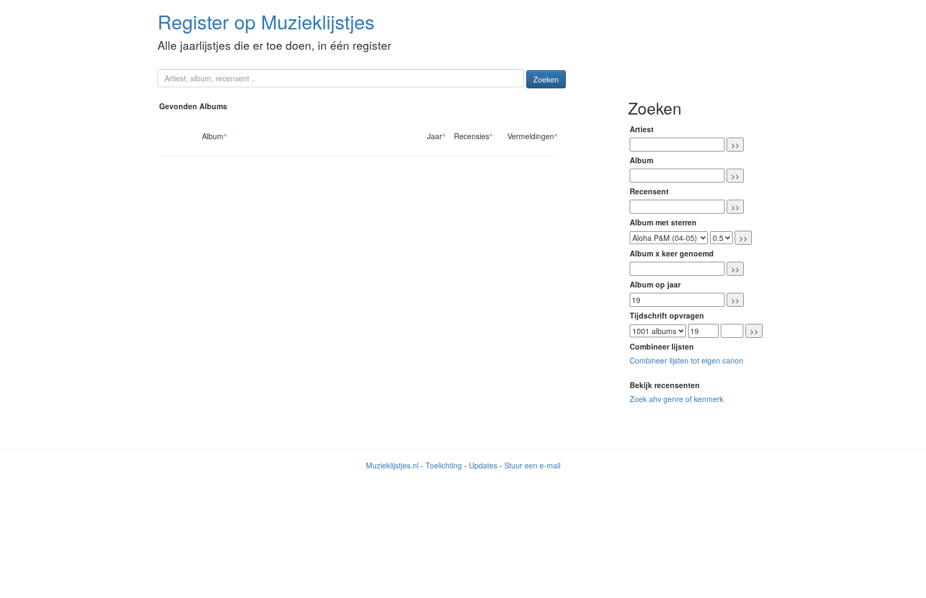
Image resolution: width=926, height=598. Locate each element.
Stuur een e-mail (532, 465)
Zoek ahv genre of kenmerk (676, 398)
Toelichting (443, 465)
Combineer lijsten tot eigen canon (686, 360)
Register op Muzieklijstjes (266, 21)
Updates (483, 465)
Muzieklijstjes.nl (392, 465)
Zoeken (546, 79)
